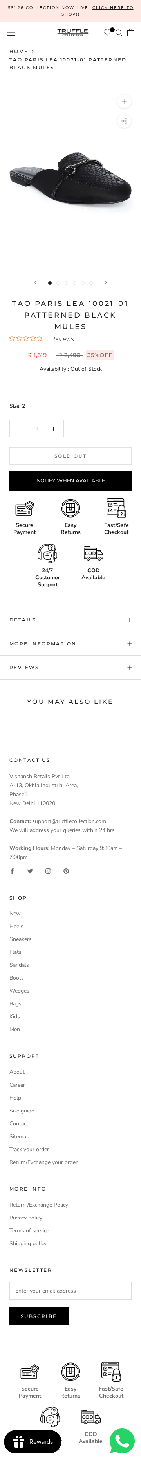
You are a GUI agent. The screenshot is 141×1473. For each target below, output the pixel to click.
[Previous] (35, 282)
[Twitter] (30, 870)
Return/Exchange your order (43, 1162)
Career (17, 1085)
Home (19, 51)
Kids (14, 1016)
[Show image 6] (91, 283)
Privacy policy (25, 1217)
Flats (15, 952)
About (17, 1072)
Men (14, 1029)
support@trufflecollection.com (69, 821)
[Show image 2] (58, 283)
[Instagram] (48, 870)
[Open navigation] (11, 33)
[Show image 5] (83, 283)
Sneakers (20, 939)
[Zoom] (124, 101)
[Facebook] (12, 870)
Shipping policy (28, 1243)
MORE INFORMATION (42, 643)
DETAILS (22, 620)
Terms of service (29, 1230)
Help (15, 1098)
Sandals (19, 965)
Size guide (21, 1110)
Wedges (19, 990)
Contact (18, 1123)
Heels (16, 926)
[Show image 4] (74, 283)
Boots (16, 978)
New (15, 913)
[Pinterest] (66, 870)
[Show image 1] (50, 283)
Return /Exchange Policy (38, 1205)
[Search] (119, 32)
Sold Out (70, 456)
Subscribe (39, 1316)
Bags (15, 1003)
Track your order (29, 1149)
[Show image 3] (66, 283)
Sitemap (19, 1136)
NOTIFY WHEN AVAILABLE (70, 480)
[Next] (106, 282)
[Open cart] (130, 32)
